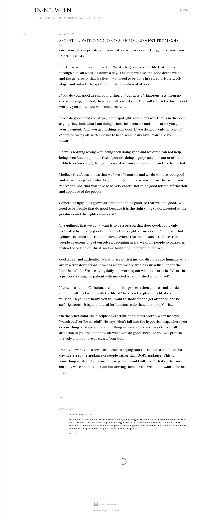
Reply (72, 433)
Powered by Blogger (109, 504)
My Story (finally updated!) (82, 18)
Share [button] (26, 34)
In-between (53, 10)
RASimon (115, 510)
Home (39, 18)
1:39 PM (88, 414)
